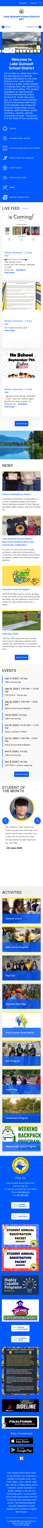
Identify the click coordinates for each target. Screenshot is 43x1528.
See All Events (22, 774)
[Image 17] (38, 51)
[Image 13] (24, 51)
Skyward (23, 3)
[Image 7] (3, 51)
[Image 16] (35, 51)
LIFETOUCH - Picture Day (16, 695)
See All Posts (21, 424)
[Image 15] (31, 51)
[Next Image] (12, 50)
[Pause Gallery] (38, 47)
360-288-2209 (22, 1195)
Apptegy (26, 1525)
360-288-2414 (24, 1192)
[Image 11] (17, 51)
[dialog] (21, 911)
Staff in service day (13, 682)
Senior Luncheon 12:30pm (16, 732)
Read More (21, 270)
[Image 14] (28, 51)
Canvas (33, 3)
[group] (21, 837)
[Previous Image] (6, 50)
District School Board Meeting (17, 708)
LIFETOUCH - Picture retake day (18, 765)
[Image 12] (21, 51)
